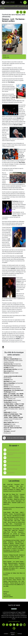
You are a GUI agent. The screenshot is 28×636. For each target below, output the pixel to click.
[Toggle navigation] (25, 2)
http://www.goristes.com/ (13, 450)
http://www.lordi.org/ (12, 469)
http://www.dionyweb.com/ (13, 461)
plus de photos (11, 472)
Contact (6, 633)
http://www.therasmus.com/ (14, 465)
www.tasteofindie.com (14, 621)
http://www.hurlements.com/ (14, 457)
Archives (19, 633)
